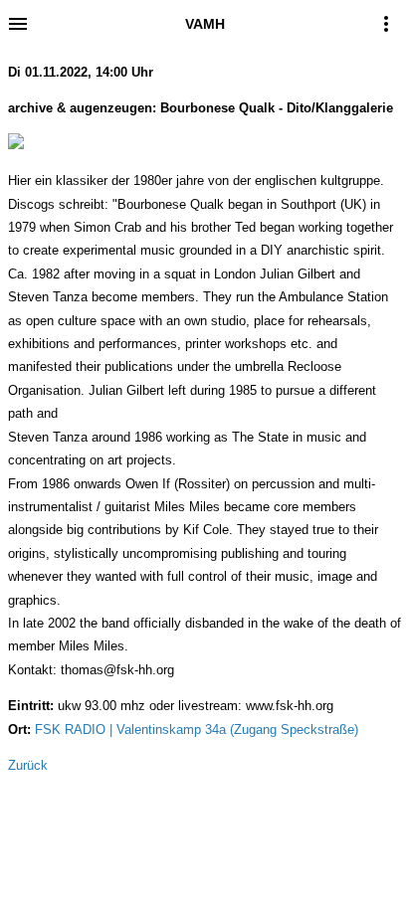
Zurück (28, 765)
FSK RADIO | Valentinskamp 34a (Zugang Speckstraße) (196, 729)
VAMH (205, 24)
